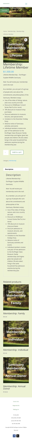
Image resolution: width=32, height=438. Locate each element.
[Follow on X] (17, 435)
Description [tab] (9, 169)
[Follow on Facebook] (14, 435)
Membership (11, 31)
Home (5, 31)
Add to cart (17, 152)
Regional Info (16, 405)
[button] (25, 39)
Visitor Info (16, 401)
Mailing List (16, 409)
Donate (4, 10)
